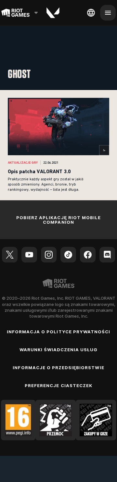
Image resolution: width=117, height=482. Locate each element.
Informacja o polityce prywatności (58, 331)
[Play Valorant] (53, 12)
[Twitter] (10, 255)
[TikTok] (68, 255)
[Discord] (107, 255)
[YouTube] (29, 255)
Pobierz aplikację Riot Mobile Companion (58, 220)
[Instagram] (49, 255)
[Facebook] (88, 255)
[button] (58, 145)
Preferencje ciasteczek (58, 385)
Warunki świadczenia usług (59, 349)
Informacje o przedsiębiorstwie (58, 367)
